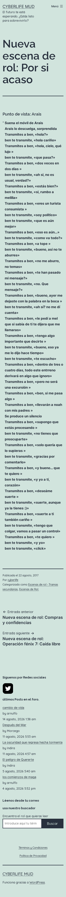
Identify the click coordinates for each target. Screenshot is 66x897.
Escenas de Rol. (29, 589)
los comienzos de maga (19, 777)
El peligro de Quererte (18, 759)
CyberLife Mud (19, 6)
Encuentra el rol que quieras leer (25, 816)
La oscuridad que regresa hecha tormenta (32, 742)
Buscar (52, 823)
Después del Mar (14, 725)
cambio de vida (13, 707)
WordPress (37, 882)
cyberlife (13, 580)
